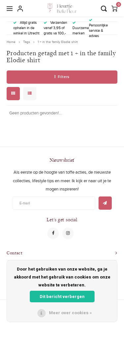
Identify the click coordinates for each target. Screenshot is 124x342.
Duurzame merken (80, 30)
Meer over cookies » (70, 313)
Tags (26, 41)
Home (11, 41)
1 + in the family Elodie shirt (58, 41)
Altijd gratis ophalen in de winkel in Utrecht (26, 28)
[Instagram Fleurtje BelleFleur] (68, 233)
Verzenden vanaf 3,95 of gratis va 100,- (55, 28)
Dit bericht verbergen (62, 296)
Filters (63, 76)
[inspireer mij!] (105, 203)
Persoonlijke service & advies (98, 30)
